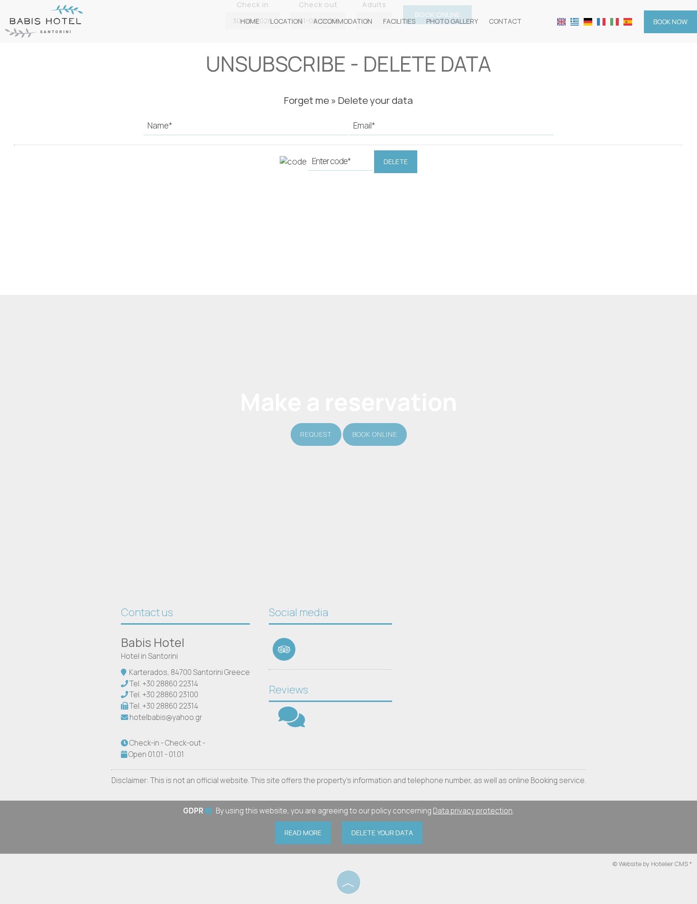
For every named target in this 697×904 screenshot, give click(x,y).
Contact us (147, 612)
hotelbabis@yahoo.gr (165, 717)
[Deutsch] (588, 21)
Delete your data (382, 832)
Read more (302, 832)
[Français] (601, 21)
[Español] (627, 21)
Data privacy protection (473, 811)
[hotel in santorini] (44, 20)
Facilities (399, 21)
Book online (374, 434)
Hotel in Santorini (149, 656)
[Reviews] (291, 723)
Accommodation (342, 21)
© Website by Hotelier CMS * (652, 863)
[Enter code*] (340, 163)
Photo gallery (452, 21)
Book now (670, 21)
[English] (561, 21)
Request (316, 434)
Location (286, 21)
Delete (396, 161)
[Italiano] (614, 21)
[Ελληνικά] (574, 21)
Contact (505, 21)
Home (249, 21)
